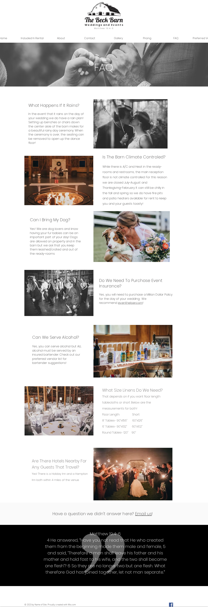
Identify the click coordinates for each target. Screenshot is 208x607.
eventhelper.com (130, 303)
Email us (143, 514)
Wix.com (72, 604)
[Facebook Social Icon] (171, 605)
